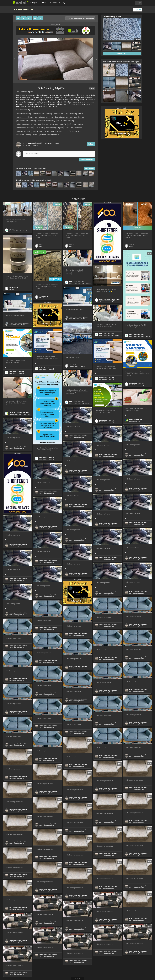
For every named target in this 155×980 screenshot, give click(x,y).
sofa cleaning (39, 128)
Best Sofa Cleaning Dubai (18, 231)
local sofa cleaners (77, 117)
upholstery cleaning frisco (108, 301)
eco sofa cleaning (41, 117)
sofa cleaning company (73, 128)
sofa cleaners (43, 124)
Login (139, 3)
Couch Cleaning (134, 421)
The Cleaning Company (77, 366)
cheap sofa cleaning (23, 113)
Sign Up (138, 9)
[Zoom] (35, 18)
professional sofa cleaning (26, 121)
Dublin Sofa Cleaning (16, 371)
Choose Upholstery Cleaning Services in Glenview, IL (27, 414)
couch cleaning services (75, 113)
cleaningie (73, 365)
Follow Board (89, 168)
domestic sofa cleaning (24, 117)
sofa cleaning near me (41, 131)
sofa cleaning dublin (23, 131)
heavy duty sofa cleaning (59, 117)
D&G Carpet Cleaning (76, 281)
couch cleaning (59, 113)
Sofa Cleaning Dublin (36, 168)
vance (11, 229)
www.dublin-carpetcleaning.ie (81, 18)
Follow (90, 144)
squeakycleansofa (135, 419)
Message (53, 3)
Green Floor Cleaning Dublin (79, 317)
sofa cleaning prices (58, 131)
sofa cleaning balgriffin (54, 128)
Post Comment (87, 160)
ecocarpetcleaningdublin (78, 436)
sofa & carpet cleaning (65, 121)
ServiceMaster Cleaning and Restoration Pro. (24, 412)
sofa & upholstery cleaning (26, 124)
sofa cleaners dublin (75, 124)
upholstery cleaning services (49, 135)
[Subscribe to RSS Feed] (59, 3)
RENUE (41, 246)
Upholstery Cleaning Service (26, 135)
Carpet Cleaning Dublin (77, 319)
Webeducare (43, 245)
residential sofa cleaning (46, 121)
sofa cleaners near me (24, 128)
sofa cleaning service (75, 131)
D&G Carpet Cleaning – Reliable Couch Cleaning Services (88, 283)
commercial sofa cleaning (42, 113)
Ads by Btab (55, 25)
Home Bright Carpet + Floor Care (110, 299)
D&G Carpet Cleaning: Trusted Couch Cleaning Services (118, 335)
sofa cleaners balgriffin (58, 124)
